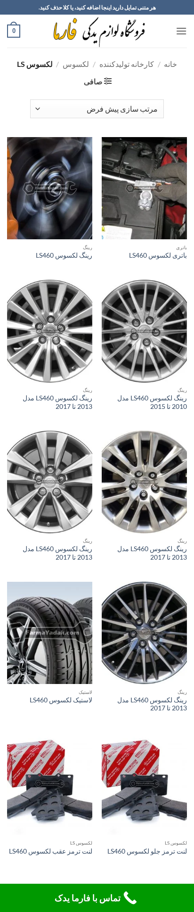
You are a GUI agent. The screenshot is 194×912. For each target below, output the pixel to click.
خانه (170, 63)
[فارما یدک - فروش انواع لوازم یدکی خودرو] (97, 31)
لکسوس (76, 63)
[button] (181, 30)
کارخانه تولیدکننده (126, 63)
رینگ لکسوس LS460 (64, 255)
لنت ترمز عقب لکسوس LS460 (50, 851)
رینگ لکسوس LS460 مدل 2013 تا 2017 (57, 402)
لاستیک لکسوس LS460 (61, 700)
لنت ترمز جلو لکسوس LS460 (147, 851)
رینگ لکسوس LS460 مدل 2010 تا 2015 (152, 402)
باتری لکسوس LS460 (158, 255)
